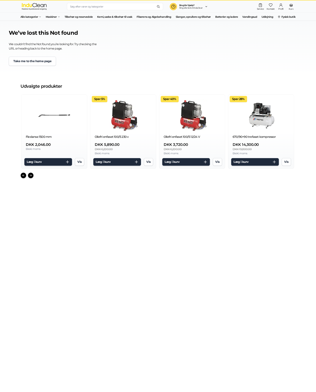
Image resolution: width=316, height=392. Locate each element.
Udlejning (267, 16)
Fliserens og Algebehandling (154, 16)
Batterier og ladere (226, 16)
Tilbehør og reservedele (79, 16)
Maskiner (51, 16)
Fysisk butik (288, 16)
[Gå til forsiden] (40, 6)
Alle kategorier (29, 16)
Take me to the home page (32, 61)
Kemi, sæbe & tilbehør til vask (114, 16)
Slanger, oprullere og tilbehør (193, 16)
